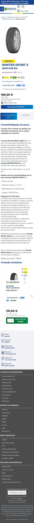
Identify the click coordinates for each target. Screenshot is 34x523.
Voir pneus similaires (15, 107)
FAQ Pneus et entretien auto (11, 482)
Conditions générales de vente (17, 496)
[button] (24, 278)
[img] (24, 278)
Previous (2, 295)
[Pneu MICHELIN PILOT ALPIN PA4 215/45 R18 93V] (13, 274)
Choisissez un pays (16, 492)
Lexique (4, 440)
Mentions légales (16, 498)
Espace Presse (6, 386)
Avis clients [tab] (25, 115)
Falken (4, 419)
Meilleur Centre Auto (9, 379)
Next (32, 295)
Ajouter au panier (20, 320)
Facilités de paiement (9, 449)
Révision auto (6, 479)
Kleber (4, 422)
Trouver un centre (8, 470)
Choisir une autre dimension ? (14, 89)
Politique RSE (6, 382)
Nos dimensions (7, 476)
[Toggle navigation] (2, 9)
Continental (6, 413)
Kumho (4, 425)
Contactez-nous (7, 389)
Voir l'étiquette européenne (12, 81)
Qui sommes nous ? (8, 376)
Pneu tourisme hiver (9, 85)
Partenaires (5, 401)
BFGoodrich (6, 431)
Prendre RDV (6, 467)
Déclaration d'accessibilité (10, 452)
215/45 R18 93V (10, 68)
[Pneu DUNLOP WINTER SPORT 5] (13, 40)
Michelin (4, 409)
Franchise (5, 398)
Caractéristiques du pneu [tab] (8, 116)
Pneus (4, 473)
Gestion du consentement (17, 502)
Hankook (5, 416)
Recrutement (6, 395)
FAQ (3, 446)
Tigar (3, 428)
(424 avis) (19, 72)
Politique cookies (7, 458)
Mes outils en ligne (8, 443)
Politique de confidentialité (17, 500)
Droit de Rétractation (9, 392)
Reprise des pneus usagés (10, 455)
